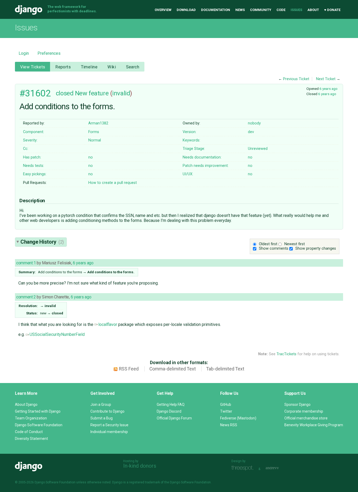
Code (280, 10)
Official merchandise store (306, 418)
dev (251, 132)
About (313, 10)
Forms (93, 132)
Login (24, 53)
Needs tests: (33, 165)
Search (132, 66)
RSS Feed (129, 368)
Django (28, 10)
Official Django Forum (174, 418)
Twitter (226, 411)
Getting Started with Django (38, 411)
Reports (63, 66)
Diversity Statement (31, 438)
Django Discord (169, 411)
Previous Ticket (296, 79)
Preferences (49, 53)
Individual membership (109, 432)
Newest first (294, 244)
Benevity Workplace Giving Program (313, 425)
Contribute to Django (107, 411)
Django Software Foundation (38, 425)
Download (186, 10)
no (90, 157)
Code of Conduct (29, 432)
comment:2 (26, 296)
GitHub (225, 404)
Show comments (273, 248)
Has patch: (32, 157)
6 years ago (328, 88)
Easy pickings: (34, 174)
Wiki (111, 66)
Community (260, 10)
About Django (26, 404)
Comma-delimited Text (172, 368)
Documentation (215, 10)
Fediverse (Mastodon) (238, 418)
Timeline (89, 66)
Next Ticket (325, 79)
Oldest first (268, 244)
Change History (42, 242)
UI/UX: (188, 174)
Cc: (25, 148)
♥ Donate (332, 10)
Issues (296, 10)
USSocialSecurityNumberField (57, 334)
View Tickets (32, 66)
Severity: (30, 140)
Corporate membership (303, 411)
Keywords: (191, 140)
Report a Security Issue (109, 425)
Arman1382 (98, 123)
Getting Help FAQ (171, 404)
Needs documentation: (202, 157)
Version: (189, 132)
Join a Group (100, 404)
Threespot (243, 468)
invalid (121, 93)
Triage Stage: (194, 148)
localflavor (107, 324)
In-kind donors (139, 466)
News (240, 10)
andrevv (278, 468)
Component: (33, 132)
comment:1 (26, 262)
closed (64, 93)
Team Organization (31, 418)
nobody (254, 123)
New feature (92, 93)
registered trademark (144, 482)
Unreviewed (258, 148)
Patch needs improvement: (206, 165)
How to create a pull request (112, 183)
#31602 (35, 93)
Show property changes (315, 248)
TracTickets (286, 354)
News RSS (228, 425)
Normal (94, 140)
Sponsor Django (297, 404)
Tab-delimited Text (225, 368)
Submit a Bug (101, 418)
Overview (163, 10)
